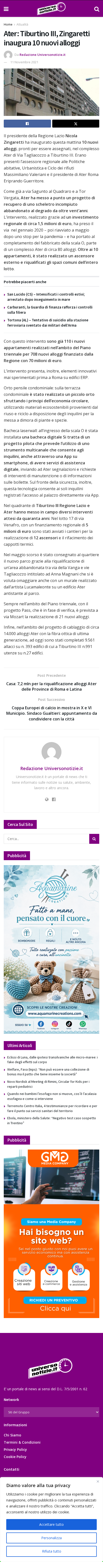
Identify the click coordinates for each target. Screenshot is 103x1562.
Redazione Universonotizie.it (43, 54)
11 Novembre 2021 (24, 62)
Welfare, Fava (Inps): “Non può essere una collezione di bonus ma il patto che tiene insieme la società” (48, 1072)
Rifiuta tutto (51, 1551)
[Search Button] (96, 8)
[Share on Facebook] (27, 124)
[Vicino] (98, 1481)
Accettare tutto (51, 1524)
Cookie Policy (15, 1456)
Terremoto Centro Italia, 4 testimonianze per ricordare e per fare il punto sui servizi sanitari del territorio (52, 1108)
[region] (51, 1519)
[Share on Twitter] (76, 124)
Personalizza (51, 1537)
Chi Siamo (12, 1435)
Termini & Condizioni (22, 1442)
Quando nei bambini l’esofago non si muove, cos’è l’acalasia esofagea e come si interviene (51, 1096)
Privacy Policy (15, 1449)
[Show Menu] (6, 8)
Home (8, 24)
